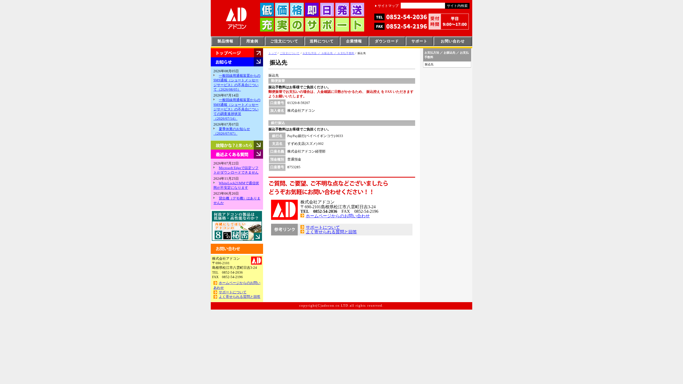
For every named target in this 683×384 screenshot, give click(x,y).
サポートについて (233, 292)
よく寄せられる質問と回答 (239, 297)
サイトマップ (388, 6)
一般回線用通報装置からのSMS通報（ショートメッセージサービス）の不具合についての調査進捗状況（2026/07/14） (236, 109)
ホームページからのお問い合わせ (338, 216)
